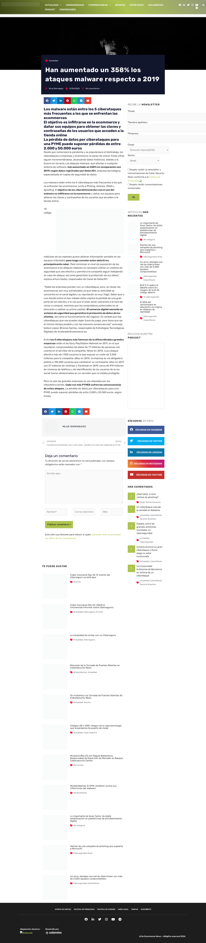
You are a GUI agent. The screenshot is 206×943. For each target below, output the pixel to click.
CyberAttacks (93, 883)
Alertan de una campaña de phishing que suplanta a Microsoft (96, 847)
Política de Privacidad (84, 909)
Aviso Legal (123, 909)
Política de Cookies (106, 909)
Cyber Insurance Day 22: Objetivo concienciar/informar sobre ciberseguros (92, 606)
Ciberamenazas (75, 5)
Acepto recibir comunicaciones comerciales (145, 186)
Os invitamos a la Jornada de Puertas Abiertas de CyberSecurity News (96, 696)
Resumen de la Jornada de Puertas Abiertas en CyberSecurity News (95, 666)
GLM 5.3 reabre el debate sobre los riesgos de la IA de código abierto (149, 289)
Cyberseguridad (98, 5)
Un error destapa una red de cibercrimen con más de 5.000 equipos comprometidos (96, 877)
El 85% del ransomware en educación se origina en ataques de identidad (151, 307)
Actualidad (52, 5)
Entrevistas (137, 5)
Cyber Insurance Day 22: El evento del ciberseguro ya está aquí (90, 576)
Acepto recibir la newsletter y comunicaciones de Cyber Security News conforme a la (146, 175)
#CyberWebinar (80, 672)
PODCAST (50, 9)
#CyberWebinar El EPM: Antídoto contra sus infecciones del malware (93, 787)
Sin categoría (79, 825)
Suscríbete (146, 909)
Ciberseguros (67, 9)
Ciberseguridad (80, 853)
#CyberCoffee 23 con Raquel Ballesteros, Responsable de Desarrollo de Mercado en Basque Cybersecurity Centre (96, 758)
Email (90, 853)
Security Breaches (148, 519)
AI (144, 297)
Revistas (120, 5)
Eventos (77, 582)
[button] (203, 5)
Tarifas (134, 909)
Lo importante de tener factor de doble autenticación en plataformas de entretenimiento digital (96, 818)
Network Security (153, 502)
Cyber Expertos (90, 733)
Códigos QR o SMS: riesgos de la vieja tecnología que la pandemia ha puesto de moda (95, 726)
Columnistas (155, 5)
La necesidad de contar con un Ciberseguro (93, 635)
